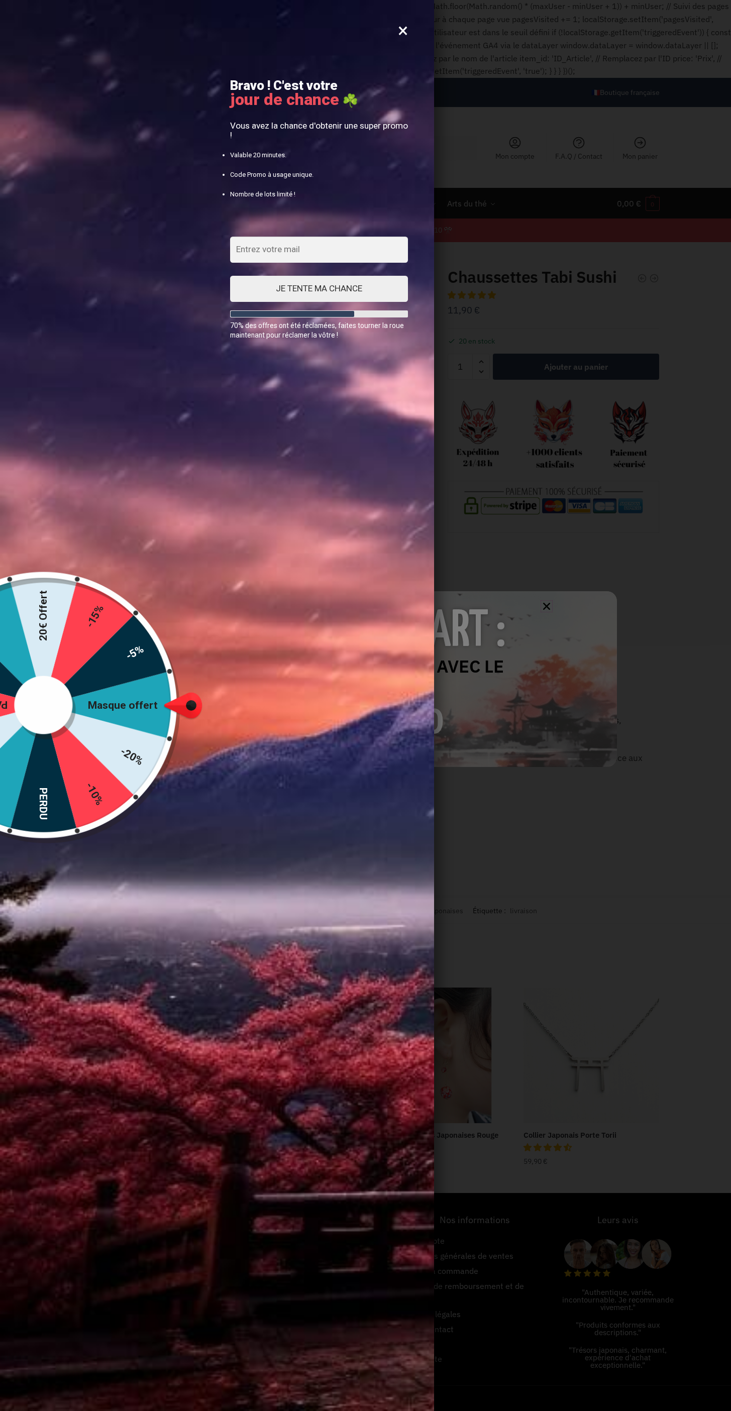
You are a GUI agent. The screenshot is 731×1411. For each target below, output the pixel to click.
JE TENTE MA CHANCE (319, 288)
